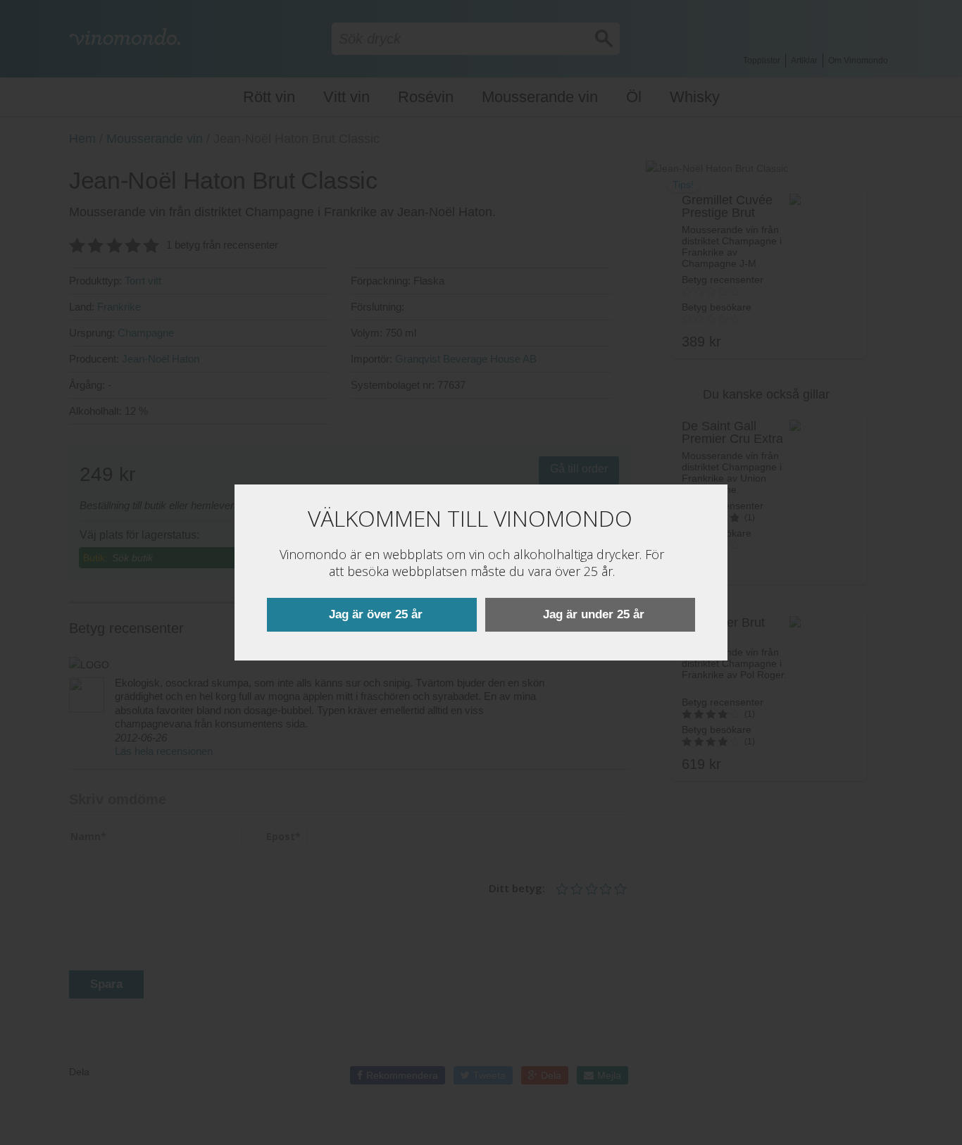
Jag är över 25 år (376, 614)
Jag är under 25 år (593, 614)
